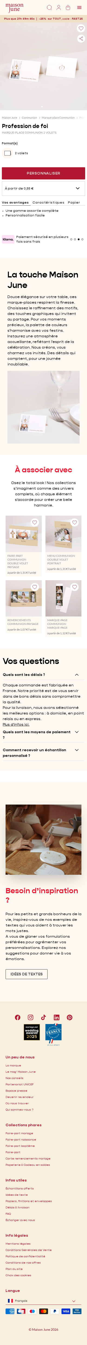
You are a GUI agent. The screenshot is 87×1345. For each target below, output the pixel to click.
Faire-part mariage (19, 1133)
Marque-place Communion (58, 117)
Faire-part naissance (21, 1139)
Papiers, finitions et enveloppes (29, 1201)
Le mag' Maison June (21, 1071)
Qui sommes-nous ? (19, 1109)
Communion (29, 117)
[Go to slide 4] (82, 239)
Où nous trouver (17, 1103)
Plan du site (14, 1269)
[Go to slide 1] (42, 106)
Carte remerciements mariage (28, 1158)
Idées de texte (17, 1194)
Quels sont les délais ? (24, 674)
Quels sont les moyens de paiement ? (37, 734)
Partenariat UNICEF (20, 1084)
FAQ (8, 1213)
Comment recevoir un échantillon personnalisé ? (34, 752)
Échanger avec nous (20, 1220)
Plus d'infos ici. (16, 724)
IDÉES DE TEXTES (26, 974)
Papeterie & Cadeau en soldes (28, 1164)
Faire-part (13, 1152)
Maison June (9, 117)
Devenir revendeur (20, 1097)
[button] (77, 18)
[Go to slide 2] (45, 106)
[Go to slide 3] (79, 239)
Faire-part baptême (20, 1146)
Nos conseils (14, 1078)
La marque (13, 1065)
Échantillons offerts (20, 1188)
